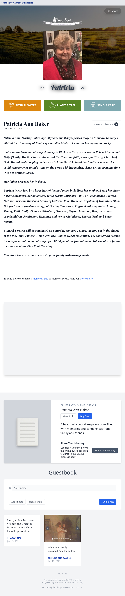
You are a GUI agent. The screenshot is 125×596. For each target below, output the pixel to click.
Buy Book (85, 416)
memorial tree (40, 278)
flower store (86, 278)
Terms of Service (71, 582)
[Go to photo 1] (52, 539)
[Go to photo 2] (54, 538)
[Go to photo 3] (56, 538)
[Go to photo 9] (67, 538)
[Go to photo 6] (61, 538)
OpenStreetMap (66, 587)
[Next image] (77, 528)
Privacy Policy (54, 582)
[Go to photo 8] (65, 538)
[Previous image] (47, 528)
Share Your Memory (105, 450)
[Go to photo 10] (68, 538)
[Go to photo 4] (57, 538)
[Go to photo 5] (59, 538)
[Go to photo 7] (63, 538)
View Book (68, 416)
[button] (62, 528)
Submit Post (108, 501)
